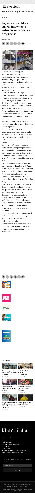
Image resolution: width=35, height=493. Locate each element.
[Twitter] (7, 43)
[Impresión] (19, 43)
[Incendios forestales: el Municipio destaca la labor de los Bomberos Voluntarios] (9, 397)
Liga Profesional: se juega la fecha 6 (24, 403)
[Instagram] (6, 437)
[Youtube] (17, 437)
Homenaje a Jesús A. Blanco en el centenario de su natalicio (9, 372)
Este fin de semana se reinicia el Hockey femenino (24, 388)
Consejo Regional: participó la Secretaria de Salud (9, 388)
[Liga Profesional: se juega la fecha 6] (25, 397)
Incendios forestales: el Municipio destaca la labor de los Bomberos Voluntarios (9, 404)
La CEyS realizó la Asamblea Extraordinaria (23, 372)
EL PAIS (4, 18)
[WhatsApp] (11, 43)
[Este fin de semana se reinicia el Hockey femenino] (25, 382)
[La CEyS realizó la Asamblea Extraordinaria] (25, 366)
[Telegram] (23, 43)
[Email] (15, 43)
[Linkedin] (10, 437)
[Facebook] (3, 43)
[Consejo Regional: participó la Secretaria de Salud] (9, 382)
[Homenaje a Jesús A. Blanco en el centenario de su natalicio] (9, 366)
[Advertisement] (17, 252)
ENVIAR (17, 470)
